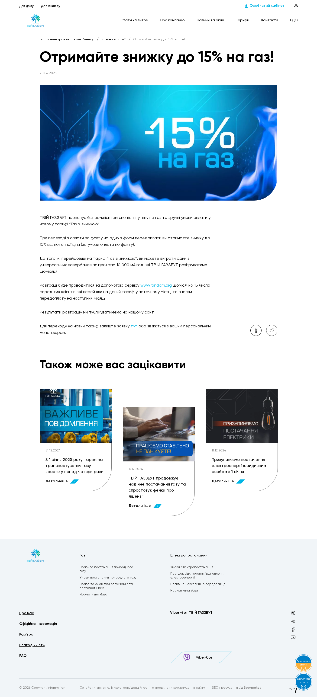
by (291, 688)
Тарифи (243, 20)
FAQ (22, 656)
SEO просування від (236, 687)
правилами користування (175, 687)
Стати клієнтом (134, 20)
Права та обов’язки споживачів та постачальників (106, 586)
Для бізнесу (50, 6)
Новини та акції (211, 20)
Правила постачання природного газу (106, 569)
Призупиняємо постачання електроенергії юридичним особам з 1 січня (239, 466)
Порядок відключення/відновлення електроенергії (197, 575)
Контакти (270, 20)
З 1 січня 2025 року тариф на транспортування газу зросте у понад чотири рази (74, 466)
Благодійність (32, 645)
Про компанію (173, 20)
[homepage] (35, 20)
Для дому (26, 6)
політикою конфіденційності (127, 687)
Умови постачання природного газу (108, 577)
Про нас (26, 613)
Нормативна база (93, 594)
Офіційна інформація (38, 624)
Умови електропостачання (191, 567)
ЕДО (294, 20)
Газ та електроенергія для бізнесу (67, 39)
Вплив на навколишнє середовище (198, 584)
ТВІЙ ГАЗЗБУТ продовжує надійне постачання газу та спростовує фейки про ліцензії (157, 487)
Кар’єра (26, 634)
